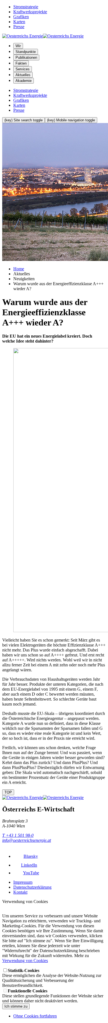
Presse (18, 26)
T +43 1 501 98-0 (18, 835)
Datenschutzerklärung (32, 887)
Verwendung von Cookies (25, 960)
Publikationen (26, 57)
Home (18, 268)
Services (23, 69)
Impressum (22, 882)
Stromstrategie (25, 6)
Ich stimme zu (15, 1006)
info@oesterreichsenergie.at (26, 840)
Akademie (24, 81)
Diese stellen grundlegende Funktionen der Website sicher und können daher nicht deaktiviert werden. (52, 996)
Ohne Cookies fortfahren (35, 1016)
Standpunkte (26, 52)
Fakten (21, 63)
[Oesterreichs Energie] (43, 36)
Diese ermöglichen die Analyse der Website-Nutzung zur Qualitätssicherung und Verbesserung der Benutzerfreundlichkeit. (51, 978)
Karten (19, 21)
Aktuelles (23, 75)
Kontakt (20, 892)
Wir (18, 46)
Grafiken (21, 16)
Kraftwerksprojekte (30, 11)
